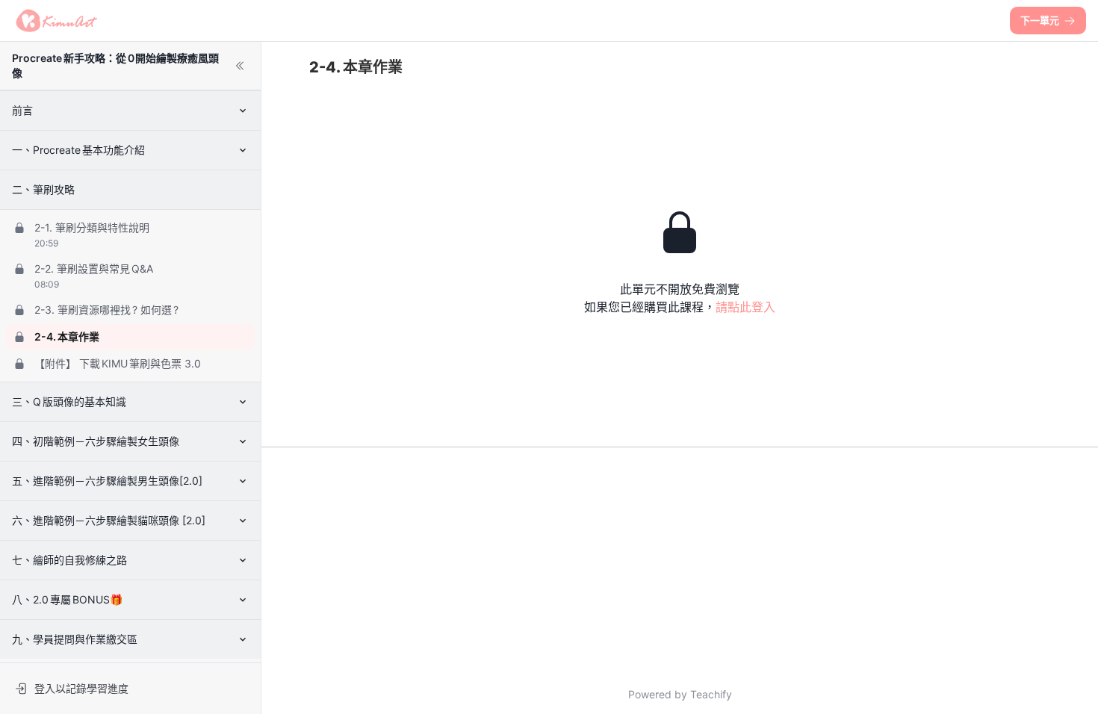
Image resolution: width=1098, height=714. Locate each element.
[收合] (240, 66)
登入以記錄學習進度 (81, 688)
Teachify (711, 694)
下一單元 (1039, 20)
